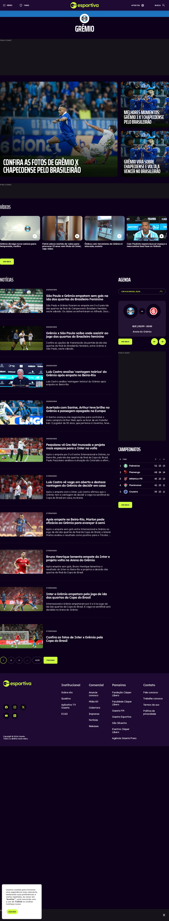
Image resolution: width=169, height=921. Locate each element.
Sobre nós (66, 692)
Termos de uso (151, 704)
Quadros (66, 698)
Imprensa (94, 713)
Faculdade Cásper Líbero (122, 703)
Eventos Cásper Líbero (120, 731)
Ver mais (125, 341)
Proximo (50, 660)
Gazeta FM (118, 710)
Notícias (93, 719)
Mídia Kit (93, 701)
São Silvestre (119, 723)
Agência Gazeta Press (124, 738)
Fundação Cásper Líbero (121, 694)
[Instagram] (15, 707)
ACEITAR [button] (12, 911)
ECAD (64, 713)
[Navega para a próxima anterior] (162, 341)
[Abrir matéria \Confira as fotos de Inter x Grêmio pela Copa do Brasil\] (55, 636)
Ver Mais (7, 261)
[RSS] (15, 715)
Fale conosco (150, 692)
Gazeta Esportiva (121, 716)
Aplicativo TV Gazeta (68, 706)
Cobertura (94, 707)
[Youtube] (6, 715)
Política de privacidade (149, 712)
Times (25, 5)
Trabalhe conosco (153, 698)
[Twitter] (23, 707)
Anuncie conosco (93, 694)
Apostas (135, 5)
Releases (94, 726)
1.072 (37, 660)
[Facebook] (6, 707)
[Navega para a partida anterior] (154, 341)
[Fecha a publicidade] (164, 915)
